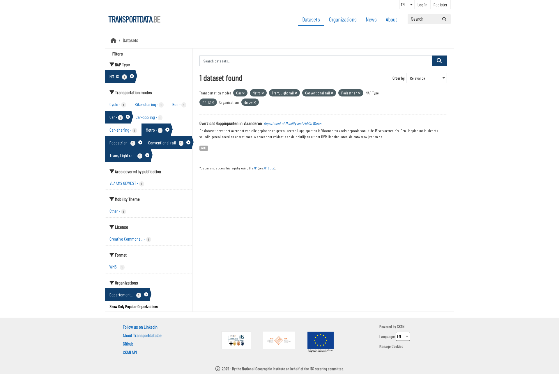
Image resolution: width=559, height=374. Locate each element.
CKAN (400, 326)
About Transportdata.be (142, 335)
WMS (203, 148)
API (255, 168)
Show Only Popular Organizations (133, 306)
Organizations (343, 19)
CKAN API (130, 352)
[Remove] (243, 93)
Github (128, 343)
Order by (398, 78)
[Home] (113, 40)
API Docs (268, 168)
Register (440, 4)
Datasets (311, 19)
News (371, 19)
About (391, 19)
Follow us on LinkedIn (140, 327)
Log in (422, 4)
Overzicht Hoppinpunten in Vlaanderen (230, 123)
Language (386, 336)
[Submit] (444, 19)
